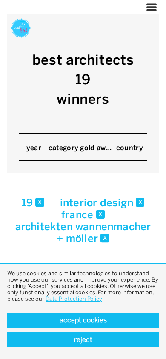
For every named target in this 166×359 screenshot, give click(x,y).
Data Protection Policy (74, 299)
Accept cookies (83, 320)
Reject (83, 340)
